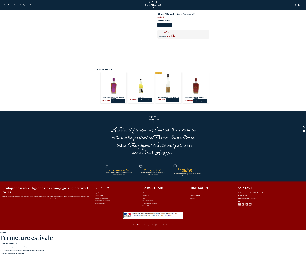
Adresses (192, 198)
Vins (143, 198)
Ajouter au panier (164, 25)
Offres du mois (146, 193)
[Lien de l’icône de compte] (299, 5)
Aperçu (113, 92)
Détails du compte (195, 195)
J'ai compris (3, 257)
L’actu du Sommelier (100, 203)
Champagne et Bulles (147, 200)
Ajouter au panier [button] (117, 101)
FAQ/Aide (97, 193)
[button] (27, 5)
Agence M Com (151, 225)
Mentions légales (99, 195)
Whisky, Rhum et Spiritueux (149, 203)
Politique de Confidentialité (102, 198)
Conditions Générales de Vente (102, 200)
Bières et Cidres (146, 205)
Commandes (193, 193)
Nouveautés (145, 195)
